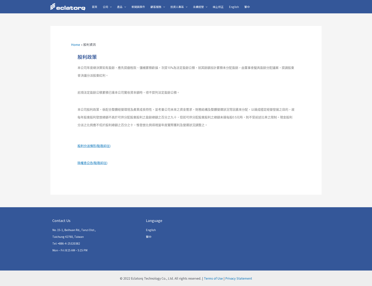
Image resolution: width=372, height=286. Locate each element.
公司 (105, 7)
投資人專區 (177, 7)
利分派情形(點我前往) (95, 146)
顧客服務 (156, 7)
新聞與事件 (138, 7)
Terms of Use (213, 278)
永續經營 (198, 7)
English (234, 7)
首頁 (94, 7)
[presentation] (110, 6)
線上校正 (218, 7)
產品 (119, 7)
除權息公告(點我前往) (92, 163)
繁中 (247, 7)
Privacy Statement (238, 278)
